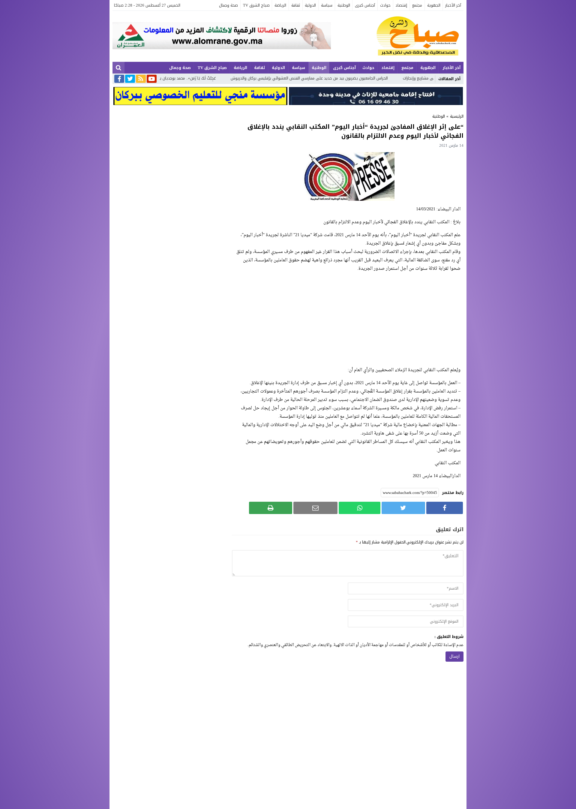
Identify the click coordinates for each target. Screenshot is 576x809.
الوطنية (344, 5)
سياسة (326, 5)
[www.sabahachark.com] (397, 36)
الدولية (310, 5)
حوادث (385, 5)
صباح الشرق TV (256, 5)
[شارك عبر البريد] (315, 508)
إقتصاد (401, 5)
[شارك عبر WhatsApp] (359, 508)
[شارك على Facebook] (444, 508)
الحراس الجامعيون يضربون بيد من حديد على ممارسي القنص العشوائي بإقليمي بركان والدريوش (366, 78)
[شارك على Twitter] (403, 508)
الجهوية (433, 5)
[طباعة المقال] (270, 508)
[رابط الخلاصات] (141, 79)
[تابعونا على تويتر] (130, 79)
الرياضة (280, 5)
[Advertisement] (347, 320)
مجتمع (417, 5)
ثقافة (295, 5)
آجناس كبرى (365, 5)
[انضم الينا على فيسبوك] (119, 79)
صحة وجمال (228, 5)
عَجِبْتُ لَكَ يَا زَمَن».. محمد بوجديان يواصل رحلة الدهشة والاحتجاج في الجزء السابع (207, 78)
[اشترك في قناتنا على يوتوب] (152, 79)
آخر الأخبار (453, 5)
